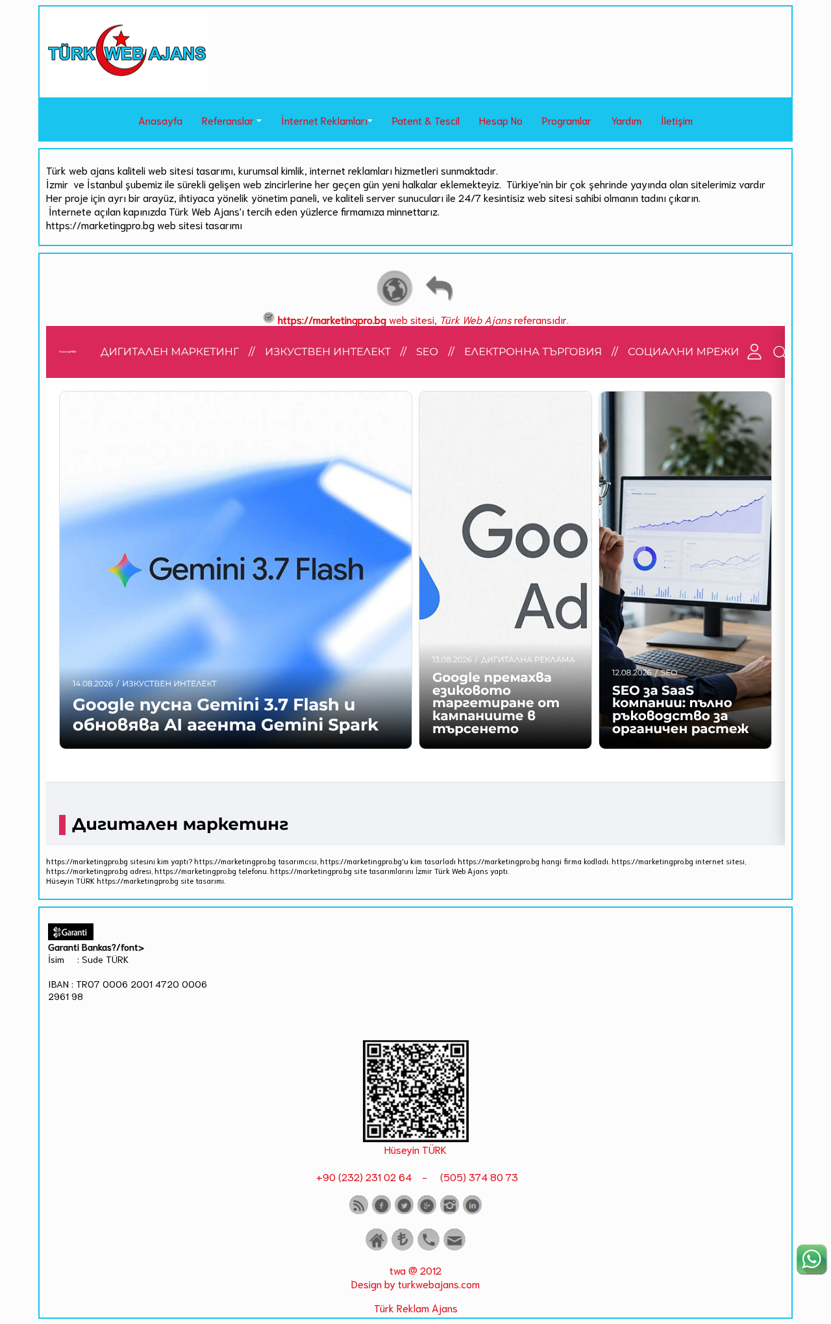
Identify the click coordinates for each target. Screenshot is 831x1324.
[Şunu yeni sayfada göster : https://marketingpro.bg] (395, 304)
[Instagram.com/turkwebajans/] (449, 1211)
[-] (416, 1137)
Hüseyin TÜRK (415, 1149)
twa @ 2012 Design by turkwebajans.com (415, 1276)
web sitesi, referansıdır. (423, 319)
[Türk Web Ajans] (127, 87)
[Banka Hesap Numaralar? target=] (403, 1248)
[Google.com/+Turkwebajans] (427, 1211)
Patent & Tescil (426, 120)
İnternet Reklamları (324, 120)
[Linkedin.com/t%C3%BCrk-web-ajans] (472, 1211)
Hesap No (501, 120)
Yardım (626, 120)
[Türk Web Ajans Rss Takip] (358, 1211)
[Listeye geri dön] (439, 304)
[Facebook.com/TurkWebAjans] (381, 1211)
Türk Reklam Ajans (416, 1307)
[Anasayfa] (377, 1248)
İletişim (677, 120)
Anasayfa (160, 120)
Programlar (566, 120)
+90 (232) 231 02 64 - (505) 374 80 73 (416, 1176)
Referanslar (228, 120)
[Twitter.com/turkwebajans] (404, 1211)
